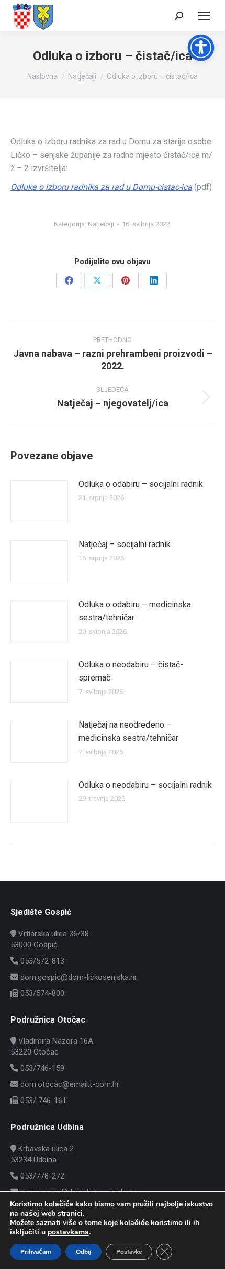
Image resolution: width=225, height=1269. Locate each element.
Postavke (129, 1252)
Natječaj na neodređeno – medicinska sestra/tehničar (128, 731)
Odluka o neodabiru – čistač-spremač (130, 671)
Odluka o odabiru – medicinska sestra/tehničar (134, 611)
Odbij (83, 1252)
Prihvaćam (35, 1252)
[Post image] (39, 501)
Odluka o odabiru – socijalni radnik (140, 484)
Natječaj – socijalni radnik (124, 544)
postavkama (68, 1232)
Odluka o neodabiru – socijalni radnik (145, 785)
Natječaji (101, 224)
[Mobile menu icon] (204, 15)
